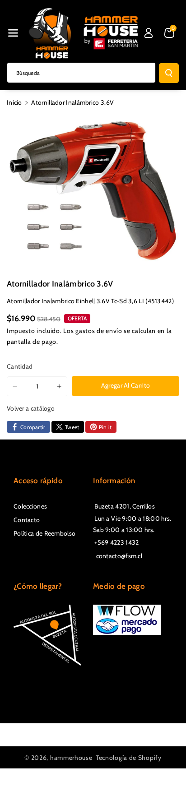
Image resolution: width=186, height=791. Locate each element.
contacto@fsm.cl (117, 556)
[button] (13, 33)
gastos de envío (98, 331)
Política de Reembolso (44, 533)
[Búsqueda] (169, 73)
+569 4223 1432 (116, 542)
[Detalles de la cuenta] (148, 33)
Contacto (27, 520)
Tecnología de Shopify (129, 758)
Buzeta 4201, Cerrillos (124, 506)
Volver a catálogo (31, 408)
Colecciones (30, 506)
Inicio (14, 102)
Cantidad (20, 366)
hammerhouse (71, 758)
